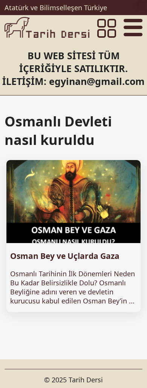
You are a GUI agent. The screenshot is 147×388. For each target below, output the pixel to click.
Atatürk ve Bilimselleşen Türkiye (56, 7)
